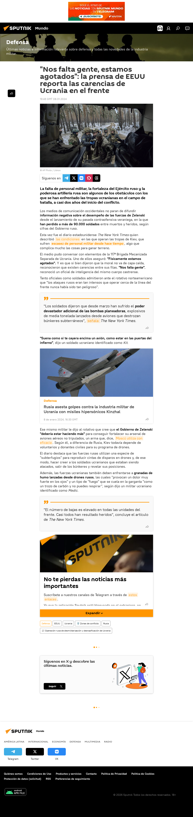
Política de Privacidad (114, 773)
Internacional (38, 741)
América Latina (14, 741)
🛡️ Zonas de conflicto (88, 623)
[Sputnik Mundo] (18, 31)
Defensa (50, 400)
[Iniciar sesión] (168, 28)
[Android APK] (15, 792)
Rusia (106, 623)
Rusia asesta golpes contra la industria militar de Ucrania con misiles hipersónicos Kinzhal (89, 409)
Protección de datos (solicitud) (22, 778)
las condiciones (68, 239)
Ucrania (68, 623)
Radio (108, 741)
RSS (48, 778)
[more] (147, 328)
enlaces (50, 599)
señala (93, 320)
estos (133, 595)
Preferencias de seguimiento (72, 778)
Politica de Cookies (142, 773)
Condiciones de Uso (39, 773)
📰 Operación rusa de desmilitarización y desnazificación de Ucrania (76, 630)
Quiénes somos (13, 773)
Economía (59, 741)
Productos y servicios (68, 773)
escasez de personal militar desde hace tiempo (87, 243)
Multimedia (92, 741)
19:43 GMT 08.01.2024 (53, 99)
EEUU (57, 623)
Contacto (91, 773)
